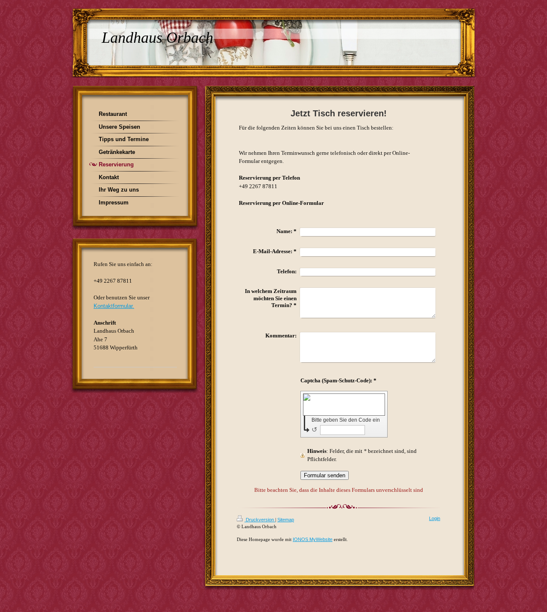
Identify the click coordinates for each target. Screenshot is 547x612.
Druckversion (259, 519)
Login (434, 518)
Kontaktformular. (114, 306)
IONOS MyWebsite (312, 539)
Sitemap (285, 519)
